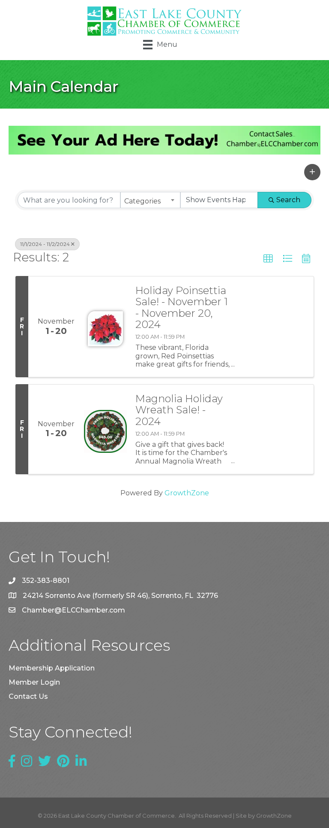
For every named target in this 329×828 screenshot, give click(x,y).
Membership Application (52, 668)
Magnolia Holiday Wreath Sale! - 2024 (179, 410)
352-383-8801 (45, 580)
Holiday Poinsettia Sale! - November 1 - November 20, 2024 (181, 308)
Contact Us (28, 696)
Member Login (34, 682)
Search (288, 200)
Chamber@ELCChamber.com (73, 610)
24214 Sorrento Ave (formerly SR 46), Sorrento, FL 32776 (120, 595)
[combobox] (150, 200)
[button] (312, 172)
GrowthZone (186, 493)
